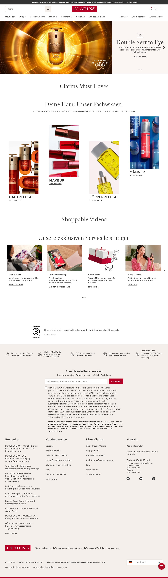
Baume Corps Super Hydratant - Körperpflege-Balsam (20, 502)
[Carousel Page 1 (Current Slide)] (139, 69)
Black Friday (11, 533)
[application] (24, 269)
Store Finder (92, 470)
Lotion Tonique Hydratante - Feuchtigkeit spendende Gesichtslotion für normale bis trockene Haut (19, 477)
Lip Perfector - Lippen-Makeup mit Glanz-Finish (22, 509)
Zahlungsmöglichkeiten (57, 455)
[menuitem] (150, 8)
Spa (88, 465)
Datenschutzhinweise (43, 567)
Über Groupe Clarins (96, 446)
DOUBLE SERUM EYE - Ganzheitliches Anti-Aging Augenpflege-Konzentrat (17, 458)
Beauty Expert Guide (56, 474)
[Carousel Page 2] (141, 69)
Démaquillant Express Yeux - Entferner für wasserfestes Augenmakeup (19, 526)
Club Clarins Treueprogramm (100, 460)
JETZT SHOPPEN (139, 56)
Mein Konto (51, 479)
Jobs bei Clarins (93, 474)
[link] (23, 200)
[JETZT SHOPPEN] (56, 47)
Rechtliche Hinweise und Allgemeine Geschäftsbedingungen (76, 562)
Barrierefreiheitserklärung (17, 567)
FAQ (48, 470)
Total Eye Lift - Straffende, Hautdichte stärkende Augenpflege (22, 467)
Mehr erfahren (50, 334)
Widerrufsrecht (53, 451)
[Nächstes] (163, 47)
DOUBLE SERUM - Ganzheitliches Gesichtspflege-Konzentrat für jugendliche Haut (21, 448)
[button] (161, 566)
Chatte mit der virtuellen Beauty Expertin (142, 453)
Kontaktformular (135, 446)
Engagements (92, 451)
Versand (50, 446)
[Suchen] (48, 9)
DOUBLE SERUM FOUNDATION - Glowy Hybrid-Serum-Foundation (21, 517)
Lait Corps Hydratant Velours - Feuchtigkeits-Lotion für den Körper (22, 487)
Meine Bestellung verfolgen (59, 460)
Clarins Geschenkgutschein (58, 465)
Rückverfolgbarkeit (95, 455)
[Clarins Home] (84, 9)
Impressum (62, 567)
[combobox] (145, 562)
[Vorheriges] (4, 47)
